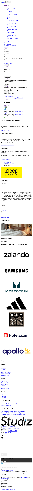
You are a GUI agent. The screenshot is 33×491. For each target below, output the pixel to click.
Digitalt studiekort (5, 373)
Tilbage (6, 66)
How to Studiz (7, 44)
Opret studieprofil (8, 95)
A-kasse (3, 385)
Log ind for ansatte (18, 98)
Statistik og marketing (6, 486)
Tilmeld (6, 47)
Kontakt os (3, 397)
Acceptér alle (12, 489)
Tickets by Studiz (5, 384)
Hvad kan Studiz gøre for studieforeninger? (12, 413)
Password (6, 51)
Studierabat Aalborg (6, 372)
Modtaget (3, 130)
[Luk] (5, 454)
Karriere (3, 369)
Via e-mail (6, 105)
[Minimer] (2, 454)
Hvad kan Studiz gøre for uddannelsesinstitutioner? (13, 411)
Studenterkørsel (4, 387)
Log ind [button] (6, 48)
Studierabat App (5, 375)
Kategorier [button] (6, 5)
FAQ (2, 394)
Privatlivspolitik (5, 478)
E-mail (5, 50)
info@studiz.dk (8, 432)
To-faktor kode (7, 58)
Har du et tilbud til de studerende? (9, 403)
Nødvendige (4, 480)
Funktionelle (4, 483)
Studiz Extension (5, 388)
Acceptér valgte (5, 489)
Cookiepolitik (24, 477)
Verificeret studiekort (6, 405)
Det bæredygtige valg (6, 371)
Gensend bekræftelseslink (7, 145)
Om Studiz (3, 368)
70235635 (3, 210)
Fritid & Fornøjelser (9, 163)
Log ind (6, 113)
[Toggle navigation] (8, 2)
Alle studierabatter (5, 159)
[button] (6, 65)
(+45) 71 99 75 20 (12, 431)
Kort (5, 42)
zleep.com (3, 214)
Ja (5, 461)
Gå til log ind (9, 130)
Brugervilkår (4, 433)
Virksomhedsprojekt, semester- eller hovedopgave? (13, 414)
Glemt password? (8, 63)
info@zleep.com (5, 217)
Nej (2, 461)
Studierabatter (7, 162)
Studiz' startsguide (5, 382)
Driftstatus (3, 396)
